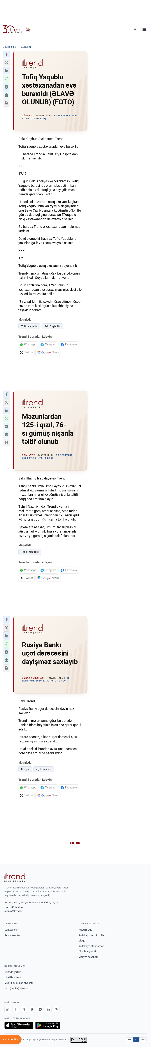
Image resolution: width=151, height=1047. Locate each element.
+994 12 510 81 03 (13, 906)
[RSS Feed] (56, 1009)
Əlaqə (81, 940)
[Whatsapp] (7, 1009)
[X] (24, 1009)
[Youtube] (32, 1009)
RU (143, 1039)
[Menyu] (144, 29)
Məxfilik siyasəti (13, 977)
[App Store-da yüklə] (18, 1025)
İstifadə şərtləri (12, 972)
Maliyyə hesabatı (88, 956)
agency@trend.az (13, 911)
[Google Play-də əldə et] (47, 1025)
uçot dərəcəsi (43, 769)
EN (129, 1039)
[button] (6, 54)
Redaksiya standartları (91, 946)
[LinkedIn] (48, 1009)
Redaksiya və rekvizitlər (91, 935)
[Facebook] (16, 1009)
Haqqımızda (85, 929)
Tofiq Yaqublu (29, 326)
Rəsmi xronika (12, 935)
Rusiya (25, 769)
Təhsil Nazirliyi (30, 551)
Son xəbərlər (11, 929)
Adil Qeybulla (52, 326)
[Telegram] (40, 1009)
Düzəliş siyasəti (87, 951)
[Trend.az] (16, 29)
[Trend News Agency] (14, 877)
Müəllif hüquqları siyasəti (18, 982)
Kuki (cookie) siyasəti (16, 988)
